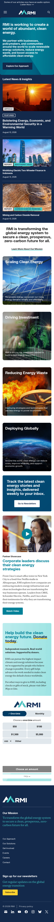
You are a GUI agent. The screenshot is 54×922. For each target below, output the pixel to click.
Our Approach (9, 839)
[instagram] (33, 912)
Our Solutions (9, 843)
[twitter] (47, 912)
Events (6, 853)
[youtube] (19, 912)
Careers (6, 858)
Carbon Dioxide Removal (28, 209)
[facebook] (26, 912)
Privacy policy (26, 906)
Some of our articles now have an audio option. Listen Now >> (27, 3)
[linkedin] (12, 912)
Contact (6, 862)
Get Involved (8, 848)
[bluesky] (40, 912)
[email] (6, 912)
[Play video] (27, 534)
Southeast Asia (23, 164)
